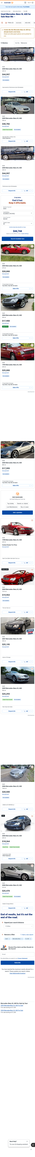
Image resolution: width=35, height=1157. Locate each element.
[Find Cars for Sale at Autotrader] (8, 2)
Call (27, 91)
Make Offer (16, 288)
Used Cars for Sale (5, 11)
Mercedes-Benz (17, 11)
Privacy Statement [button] (22, 958)
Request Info (11, 91)
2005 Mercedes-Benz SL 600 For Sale (12, 1005)
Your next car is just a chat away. (17, 6)
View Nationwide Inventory (17, 973)
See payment (5, 77)
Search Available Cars (17, 239)
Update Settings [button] (25, 233)
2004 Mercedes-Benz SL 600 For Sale (12, 1010)
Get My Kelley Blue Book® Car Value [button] (17, 227)
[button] (25, 3)
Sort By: (17, 43)
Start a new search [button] (27, 934)
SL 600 (25, 11)
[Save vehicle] (32, 49)
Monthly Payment (7, 207)
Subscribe (17, 963)
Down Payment (6, 217)
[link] (6, 80)
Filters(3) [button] (11, 23)
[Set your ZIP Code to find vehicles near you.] (15, 17)
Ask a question (17, 512)
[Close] (27, 1141)
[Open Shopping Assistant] (33, 1145)
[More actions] (31, 91)
